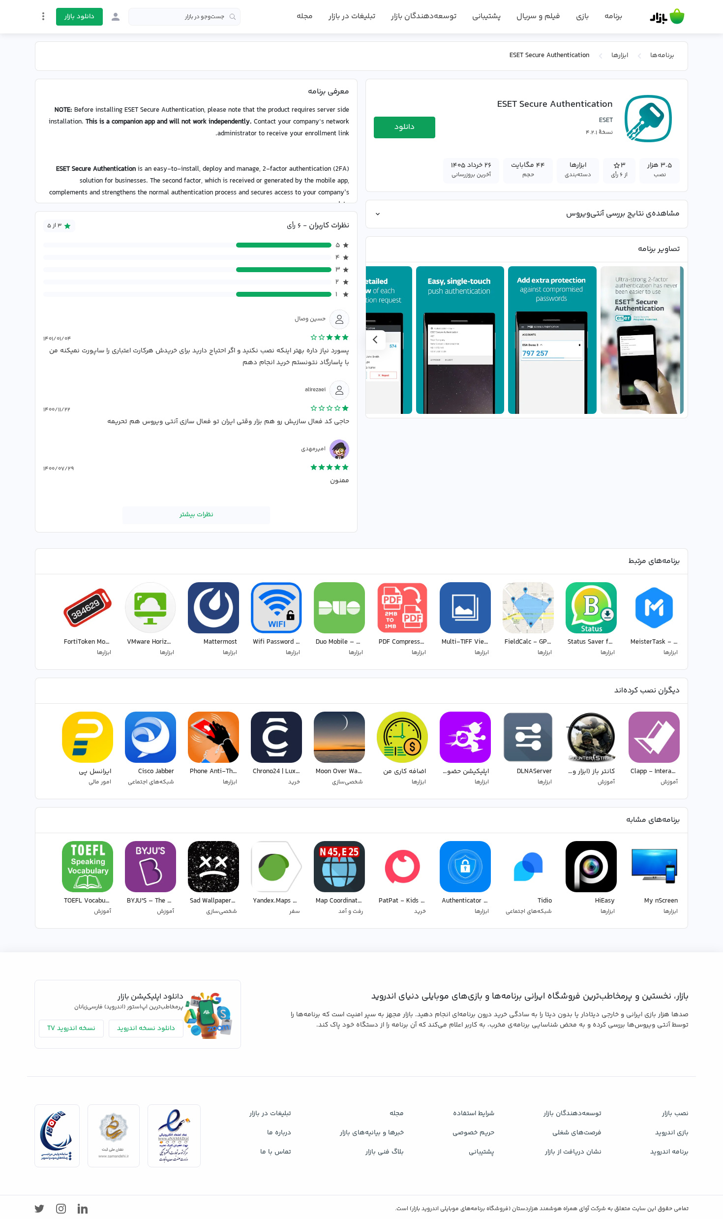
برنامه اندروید (669, 1152)
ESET (606, 120)
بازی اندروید (672, 1132)
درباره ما (279, 1132)
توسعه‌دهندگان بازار (423, 16)
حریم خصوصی (473, 1132)
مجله (305, 16)
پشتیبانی (486, 16)
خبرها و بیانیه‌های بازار (372, 1132)
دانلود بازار (79, 16)
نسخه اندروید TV (71, 1028)
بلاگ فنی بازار (384, 1152)
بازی (582, 17)
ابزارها (619, 55)
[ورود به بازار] (115, 17)
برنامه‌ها (662, 55)
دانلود (404, 127)
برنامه (613, 17)
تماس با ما (275, 1152)
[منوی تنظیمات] (43, 16)
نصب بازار (675, 1113)
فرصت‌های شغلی (577, 1132)
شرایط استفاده (473, 1113)
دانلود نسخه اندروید (146, 1028)
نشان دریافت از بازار (573, 1152)
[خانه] (667, 16)
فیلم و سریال (538, 16)
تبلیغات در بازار (352, 16)
